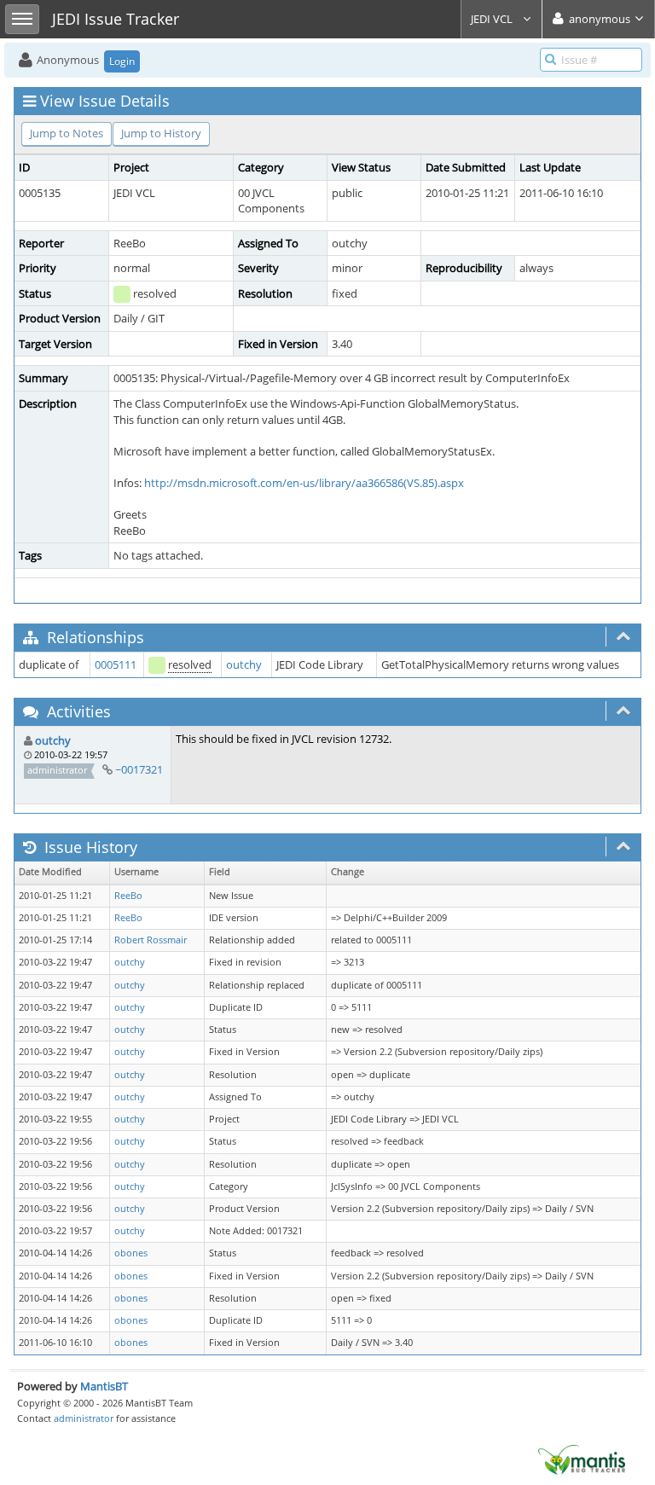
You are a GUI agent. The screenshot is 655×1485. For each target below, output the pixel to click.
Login (122, 61)
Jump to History (161, 133)
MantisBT (104, 1386)
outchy (244, 664)
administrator (83, 1418)
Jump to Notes (66, 133)
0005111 (115, 664)
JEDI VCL (493, 18)
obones (131, 1253)
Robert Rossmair (150, 940)
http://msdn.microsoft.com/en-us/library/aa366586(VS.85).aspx (304, 482)
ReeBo (128, 896)
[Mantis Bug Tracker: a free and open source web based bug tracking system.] (581, 1458)
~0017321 (139, 769)
